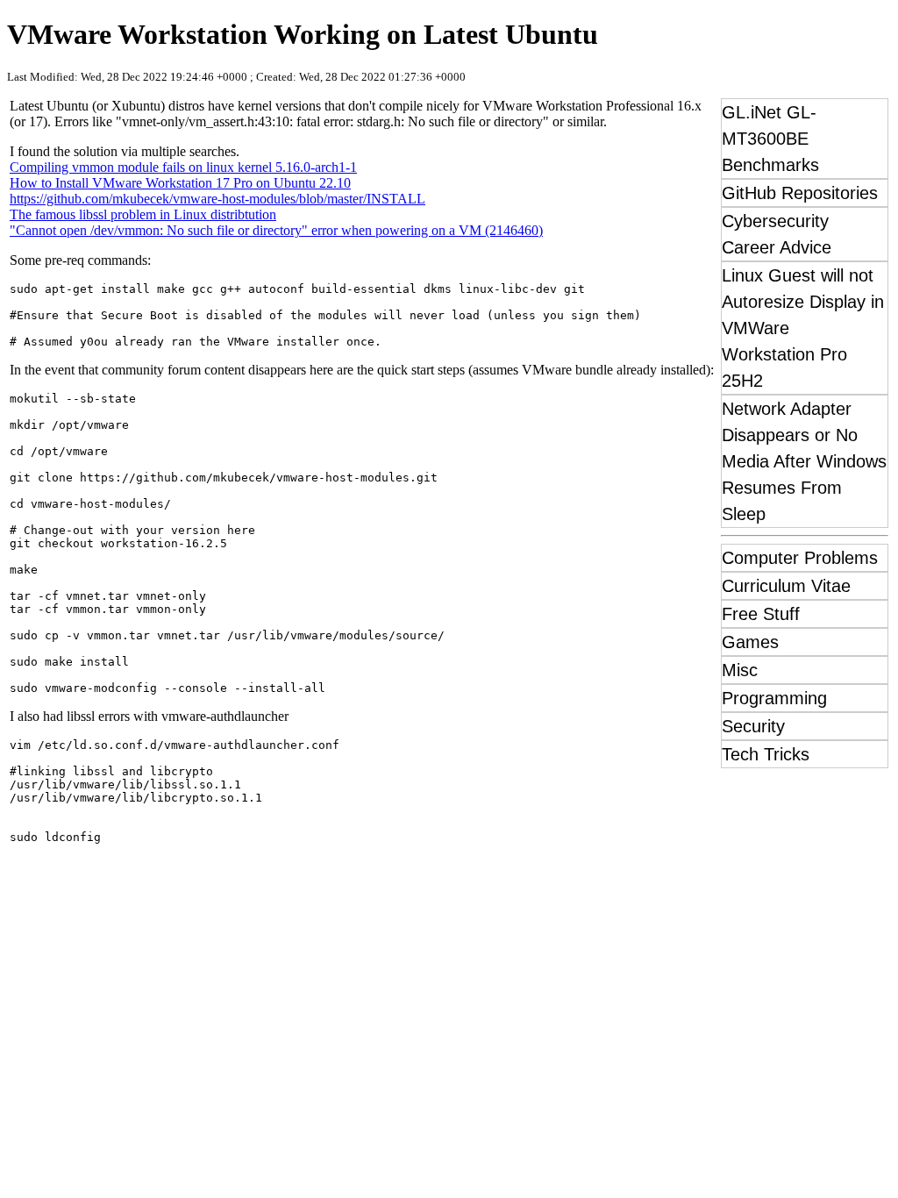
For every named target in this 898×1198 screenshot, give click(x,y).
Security (753, 726)
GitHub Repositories (800, 193)
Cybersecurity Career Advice (776, 234)
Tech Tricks (765, 754)
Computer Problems (800, 557)
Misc (740, 670)
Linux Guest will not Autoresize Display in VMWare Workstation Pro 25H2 (803, 328)
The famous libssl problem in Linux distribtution (143, 214)
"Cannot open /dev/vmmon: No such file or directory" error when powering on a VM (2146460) (276, 230)
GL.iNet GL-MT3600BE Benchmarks (770, 139)
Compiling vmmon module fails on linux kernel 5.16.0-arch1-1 (183, 167)
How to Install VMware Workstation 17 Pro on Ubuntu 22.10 (180, 182)
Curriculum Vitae (786, 585)
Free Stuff (761, 614)
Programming (774, 698)
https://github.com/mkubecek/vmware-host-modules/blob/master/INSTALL (217, 198)
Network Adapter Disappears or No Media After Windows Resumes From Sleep (804, 461)
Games (750, 642)
